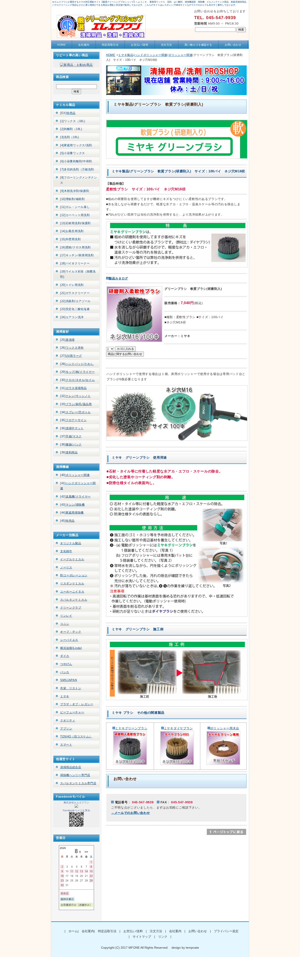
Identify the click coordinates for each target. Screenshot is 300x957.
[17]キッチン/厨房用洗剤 (77, 255)
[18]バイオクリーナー (75, 263)
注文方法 (166, 44)
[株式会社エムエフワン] (76, 806)
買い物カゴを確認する (198, 44)
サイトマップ (142, 936)
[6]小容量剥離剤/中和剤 (76, 161)
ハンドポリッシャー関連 (150, 55)
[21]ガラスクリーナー (75, 293)
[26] (72, 347)
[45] (67, 520)
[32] (75, 396)
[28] (77, 364)
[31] (73, 388)
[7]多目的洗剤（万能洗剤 (77, 169)
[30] (77, 380)
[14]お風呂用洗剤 (72, 231)
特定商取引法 (110, 44)
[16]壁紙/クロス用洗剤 (75, 247)
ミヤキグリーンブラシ (131, 728)
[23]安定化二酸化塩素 (75, 309)
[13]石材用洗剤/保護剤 (75, 223)
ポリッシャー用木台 (224, 728)
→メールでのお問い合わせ (130, 813)
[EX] (68, 113)
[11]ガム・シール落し (75, 207)
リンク (162, 936)
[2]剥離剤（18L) (71, 129)
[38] (71, 444)
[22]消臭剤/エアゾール (75, 301)
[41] (78, 485)
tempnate (192, 947)
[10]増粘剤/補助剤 (72, 199)
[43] (72, 504)
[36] (72, 428)
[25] (67, 339)
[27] (71, 355)
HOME (61, 44)
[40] (75, 475)
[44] (72, 512)
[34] (75, 412)
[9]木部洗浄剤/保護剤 (74, 191)
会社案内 (83, 44)
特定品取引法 (107, 931)
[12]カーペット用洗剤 (75, 215)
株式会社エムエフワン (76, 802)
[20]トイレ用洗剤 (72, 285)
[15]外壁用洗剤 (70, 239)
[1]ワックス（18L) (72, 121)
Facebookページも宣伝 (76, 810)
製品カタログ (118, 278)
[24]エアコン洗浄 (72, 317)
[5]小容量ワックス (72, 153)
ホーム (73, 931)
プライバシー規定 (226, 931)
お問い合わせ (233, 44)
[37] (71, 436)
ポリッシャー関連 (180, 55)
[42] (75, 496)
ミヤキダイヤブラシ (178, 728)
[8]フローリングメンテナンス (78, 180)
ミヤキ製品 (125, 55)
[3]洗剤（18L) (69, 137)
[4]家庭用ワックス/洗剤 (76, 145)
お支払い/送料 (139, 44)
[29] (77, 371)
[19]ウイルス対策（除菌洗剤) (78, 274)
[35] (73, 420)
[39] (69, 452)
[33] (76, 404)
